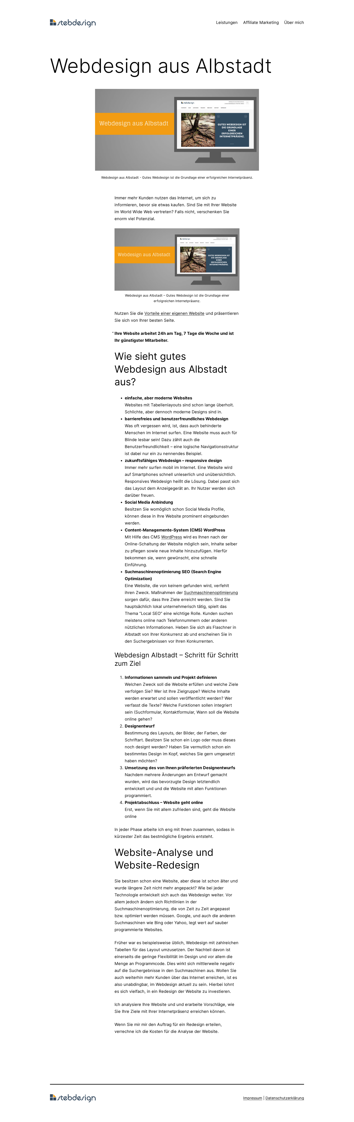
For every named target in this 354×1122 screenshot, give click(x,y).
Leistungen (227, 22)
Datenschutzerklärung (285, 1098)
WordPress (171, 537)
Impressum (252, 1098)
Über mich (294, 22)
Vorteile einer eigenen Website (174, 313)
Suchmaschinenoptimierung (211, 592)
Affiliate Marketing (261, 22)
